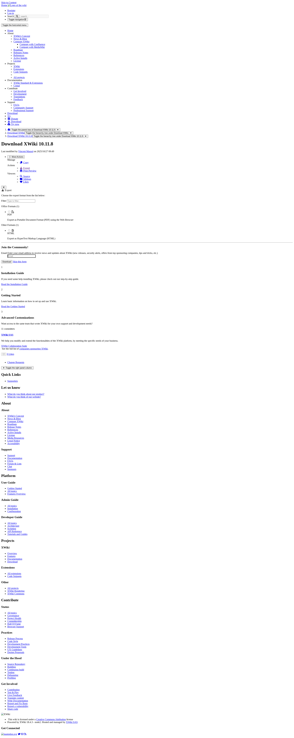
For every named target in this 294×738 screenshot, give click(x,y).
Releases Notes (20, 52)
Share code (12, 709)
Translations (19, 96)
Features (11, 556)
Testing (10, 672)
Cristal (16, 85)
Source (26, 176)
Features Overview (16, 494)
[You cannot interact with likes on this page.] (3, 354)
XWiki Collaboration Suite (14, 346)
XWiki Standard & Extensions (28, 83)
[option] (150, 215)
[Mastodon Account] (9, 734)
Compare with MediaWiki (32, 47)
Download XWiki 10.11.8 (19, 136)
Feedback (18, 99)
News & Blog (20, 39)
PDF (9, 214)
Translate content (15, 698)
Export (26, 168)
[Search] (17, 16)
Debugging (12, 675)
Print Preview (29, 170)
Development (19, 94)
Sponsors (11, 469)
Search (10, 16)
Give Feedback (14, 695)
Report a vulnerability (17, 706)
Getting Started (14, 488)
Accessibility (13, 443)
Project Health (14, 618)
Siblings (27, 179)
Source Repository (16, 664)
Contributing (13, 689)
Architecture (13, 526)
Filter (4, 201)
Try (9, 116)
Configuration (14, 511)
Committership (14, 621)
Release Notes (14, 427)
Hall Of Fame (14, 624)
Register (11, 10)
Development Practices (18, 644)
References (18, 55)
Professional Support (23, 110)
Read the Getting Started (13, 306)
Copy (26, 162)
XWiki (16, 66)
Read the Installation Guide (14, 284)
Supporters (12, 381)
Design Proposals (15, 652)
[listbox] (147, 222)
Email (4, 253)
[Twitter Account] (19, 734)
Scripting (11, 528)
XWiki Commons (15, 593)
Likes (26, 182)
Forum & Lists (14, 463)
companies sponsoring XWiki (33, 348)
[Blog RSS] (25, 734)
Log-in (10, 13)
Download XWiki (16, 133)
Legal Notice (13, 440)
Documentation (14, 458)
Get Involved (19, 91)
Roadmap (18, 50)
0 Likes (10, 354)
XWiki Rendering (15, 591)
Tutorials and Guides (17, 534)
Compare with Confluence (32, 44)
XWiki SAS (72, 722)
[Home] (8, 129)
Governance (13, 615)
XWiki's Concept (21, 36)
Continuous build (15, 669)
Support (11, 455)
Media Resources (15, 438)
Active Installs (20, 58)
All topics (12, 491)
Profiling (11, 678)
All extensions (14, 573)
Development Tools (16, 647)
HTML (10, 233)
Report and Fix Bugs (17, 703)
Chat (9, 466)
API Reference (14, 531)
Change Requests (15, 362)
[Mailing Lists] (22, 734)
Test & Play (13, 692)
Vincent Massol (25, 151)
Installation (12, 508)
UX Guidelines (14, 649)
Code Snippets (20, 72)
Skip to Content (8, 2)
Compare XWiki (21, 41)
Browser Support (15, 626)
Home (10, 30)
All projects (19, 77)
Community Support (23, 107)
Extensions (18, 69)
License (17, 61)
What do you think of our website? (24, 396)
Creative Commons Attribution (51, 719)
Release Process (15, 638)
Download (12, 113)
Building (11, 667)
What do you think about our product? (25, 394)
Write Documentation (17, 700)
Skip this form (19, 261)
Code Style (12, 641)
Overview (12, 553)
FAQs (16, 105)
